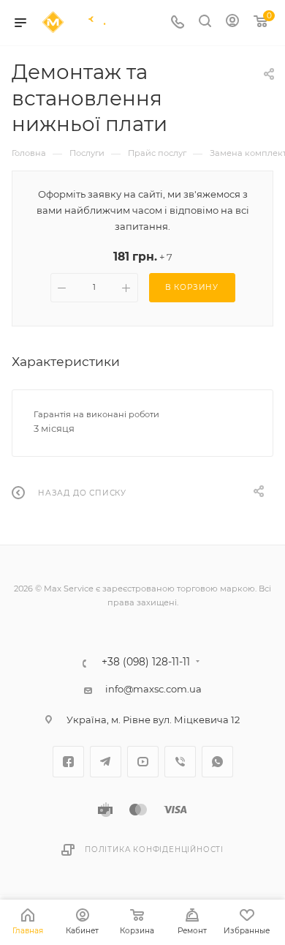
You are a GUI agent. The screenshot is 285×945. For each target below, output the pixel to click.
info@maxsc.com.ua (153, 689)
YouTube (143, 761)
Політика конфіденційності (154, 849)
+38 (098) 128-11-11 (146, 662)
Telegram (105, 761)
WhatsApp (217, 761)
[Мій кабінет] (232, 23)
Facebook (68, 761)
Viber (180, 761)
